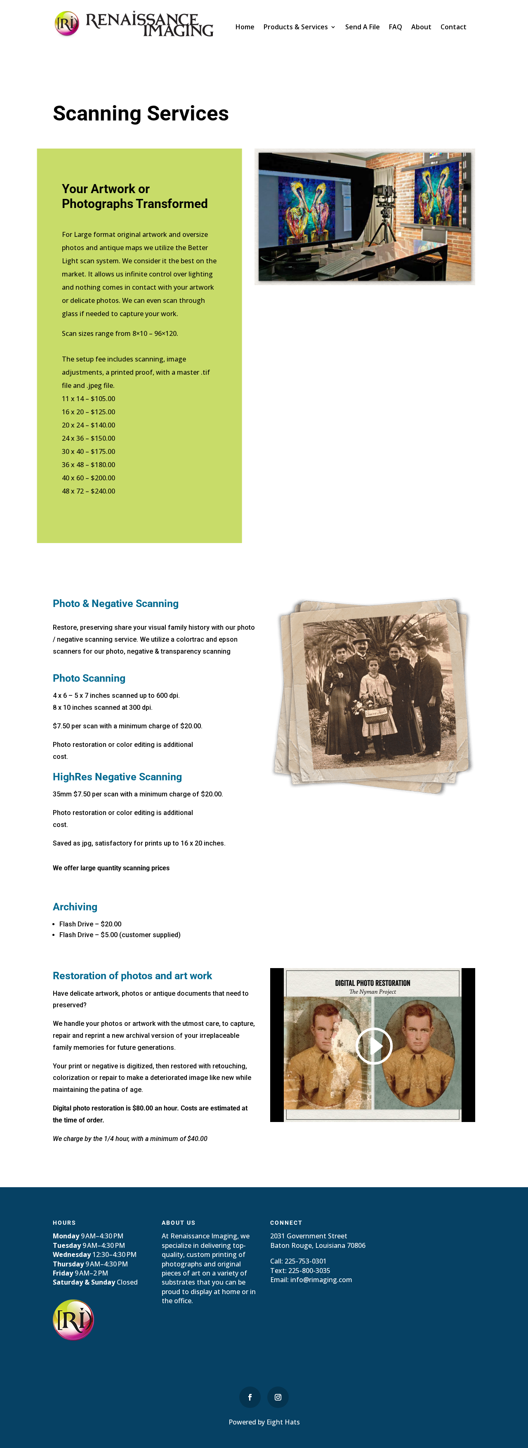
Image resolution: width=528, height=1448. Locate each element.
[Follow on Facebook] (250, 1397)
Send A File (362, 27)
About (421, 27)
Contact (454, 27)
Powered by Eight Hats (264, 1422)
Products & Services (296, 27)
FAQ (395, 27)
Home (245, 27)
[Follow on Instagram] (278, 1397)
